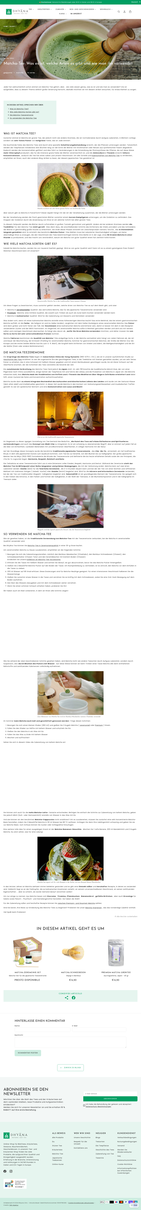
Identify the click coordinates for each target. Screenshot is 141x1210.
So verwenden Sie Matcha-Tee (23, 118)
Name (17, 1026)
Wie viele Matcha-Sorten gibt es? (24, 112)
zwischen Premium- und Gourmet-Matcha (76, 903)
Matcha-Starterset (93, 908)
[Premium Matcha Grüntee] (116, 959)
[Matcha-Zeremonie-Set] (28, 959)
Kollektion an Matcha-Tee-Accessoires (44, 559)
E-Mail (74, 1026)
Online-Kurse (58, 1164)
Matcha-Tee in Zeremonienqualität (43, 545)
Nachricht (19, 1035)
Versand (120, 1146)
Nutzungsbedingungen (127, 1141)
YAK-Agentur (13, 1205)
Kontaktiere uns (81, 1148)
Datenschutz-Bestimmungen (98, 1106)
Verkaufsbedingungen (126, 1137)
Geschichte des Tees (13, 359)
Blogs (12, 26)
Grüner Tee (57, 1146)
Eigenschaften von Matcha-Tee (106, 155)
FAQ (119, 1156)
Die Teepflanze (102, 1146)
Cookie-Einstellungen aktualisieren (81, 1203)
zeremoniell (85, 725)
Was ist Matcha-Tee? (19, 109)
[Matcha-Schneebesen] (73, 959)
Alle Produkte (58, 1137)
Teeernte (100, 1158)
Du (53, 1141)
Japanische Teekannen (57, 1159)
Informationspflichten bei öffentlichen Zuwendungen (127, 1170)
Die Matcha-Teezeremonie (21, 115)
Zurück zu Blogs (72, 1068)
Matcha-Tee (57, 1154)
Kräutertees (57, 1150)
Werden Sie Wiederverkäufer (124, 1151)
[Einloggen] (124, 12)
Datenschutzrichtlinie (126, 1160)
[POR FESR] (15, 1188)
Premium (99, 725)
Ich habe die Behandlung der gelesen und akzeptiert (108, 1105)
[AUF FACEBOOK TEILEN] (74, 997)
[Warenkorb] (130, 12)
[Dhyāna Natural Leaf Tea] (14, 12)
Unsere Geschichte (82, 1137)
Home (6, 26)
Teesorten (100, 1141)
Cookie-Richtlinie (124, 1164)
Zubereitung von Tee (105, 1154)
